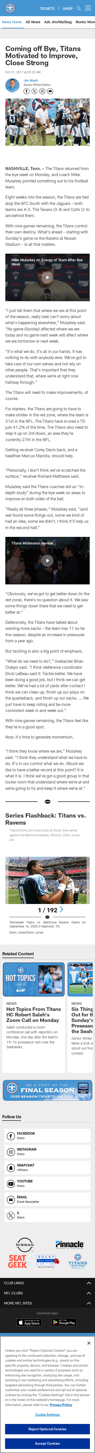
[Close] (88, 1343)
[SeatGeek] (17, 1262)
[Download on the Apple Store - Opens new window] (29, 1323)
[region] (47, 1394)
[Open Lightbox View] (47, 895)
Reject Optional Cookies (47, 1429)
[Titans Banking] (70, 1245)
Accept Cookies (47, 1443)
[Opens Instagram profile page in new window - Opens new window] (42, 91)
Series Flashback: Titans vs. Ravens (45, 819)
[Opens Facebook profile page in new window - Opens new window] (27, 91)
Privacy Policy (61, 1405)
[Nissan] (25, 1245)
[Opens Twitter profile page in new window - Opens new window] (34, 91)
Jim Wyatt (31, 80)
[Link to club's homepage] (10, 6)
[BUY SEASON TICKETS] (47, 1090)
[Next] (61, 909)
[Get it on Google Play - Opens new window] (64, 1325)
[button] (47, 277)
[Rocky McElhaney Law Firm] (48, 1262)
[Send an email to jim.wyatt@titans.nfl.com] (50, 91)
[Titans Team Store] (78, 1262)
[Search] (79, 8)
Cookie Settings (47, 1415)
